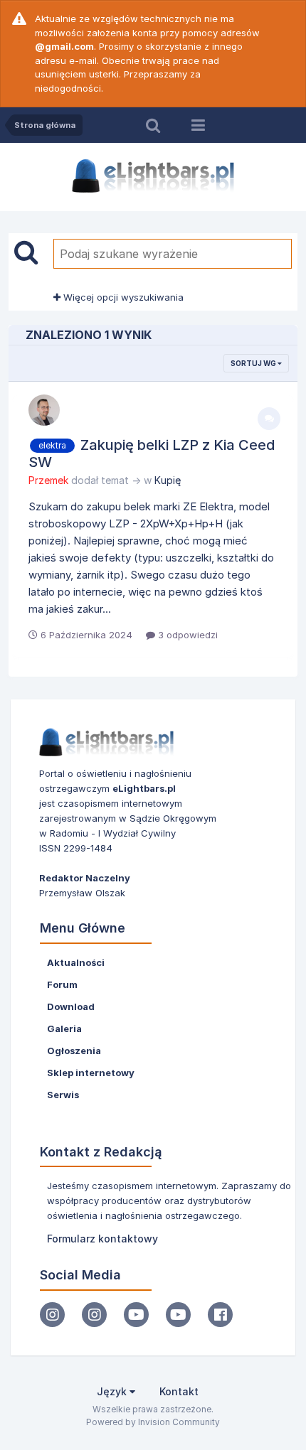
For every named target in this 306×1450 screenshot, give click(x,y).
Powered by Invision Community (153, 1422)
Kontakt (179, 1391)
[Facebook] (220, 1314)
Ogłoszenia (74, 1050)
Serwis (63, 1094)
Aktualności (76, 962)
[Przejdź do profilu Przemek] (44, 410)
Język (113, 1391)
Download (71, 1006)
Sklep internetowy (90, 1072)
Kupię (167, 480)
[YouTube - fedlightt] (178, 1314)
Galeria (64, 1028)
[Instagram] (52, 1314)
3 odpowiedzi (186, 634)
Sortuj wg (254, 363)
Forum (62, 984)
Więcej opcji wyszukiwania (122, 297)
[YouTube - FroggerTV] (136, 1314)
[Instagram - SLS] (94, 1314)
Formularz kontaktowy (102, 1238)
